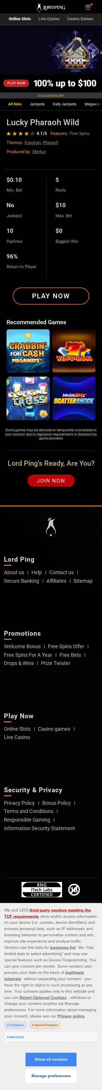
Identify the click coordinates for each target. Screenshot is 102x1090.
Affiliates (56, 581)
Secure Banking (21, 581)
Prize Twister (55, 663)
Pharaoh (50, 142)
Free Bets (70, 655)
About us (14, 572)
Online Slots (20, 19)
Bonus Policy (56, 803)
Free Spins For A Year (28, 655)
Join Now (51, 481)
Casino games (54, 729)
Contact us (61, 572)
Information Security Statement (39, 828)
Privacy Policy (19, 803)
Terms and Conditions (28, 811)
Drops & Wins (19, 663)
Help (36, 572)
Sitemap (83, 581)
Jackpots (37, 104)
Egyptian (33, 142)
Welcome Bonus (22, 646)
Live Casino (49, 19)
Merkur (39, 151)
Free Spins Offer (66, 646)
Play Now (51, 296)
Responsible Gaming (27, 820)
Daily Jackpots (64, 104)
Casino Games (80, 19)
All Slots (15, 104)
